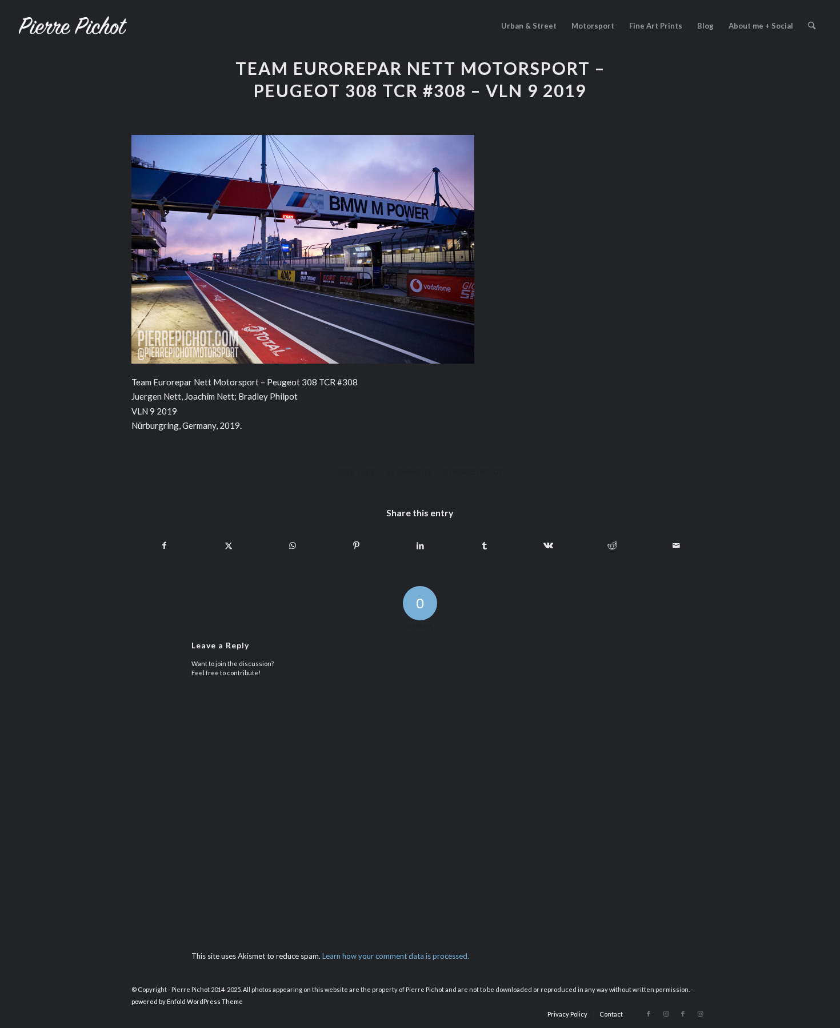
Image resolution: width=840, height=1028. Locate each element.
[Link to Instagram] (665, 1013)
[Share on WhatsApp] (292, 545)
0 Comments (408, 472)
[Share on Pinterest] (356, 545)
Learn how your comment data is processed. (395, 956)
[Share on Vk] (548, 545)
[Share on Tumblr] (484, 545)
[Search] (812, 25)
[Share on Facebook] (164, 545)
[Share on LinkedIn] (420, 545)
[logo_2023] (73, 25)
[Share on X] (228, 545)
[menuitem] (529, 25)
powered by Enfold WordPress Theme (187, 1001)
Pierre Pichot (477, 472)
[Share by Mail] (676, 545)
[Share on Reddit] (612, 545)
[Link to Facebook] (648, 1013)
